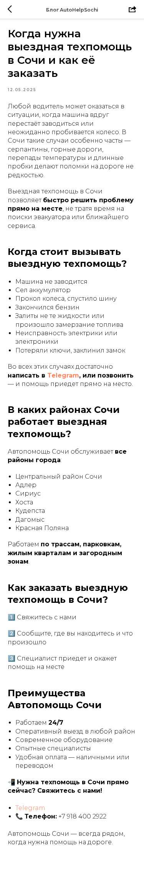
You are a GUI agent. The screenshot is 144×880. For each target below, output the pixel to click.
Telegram (63, 375)
